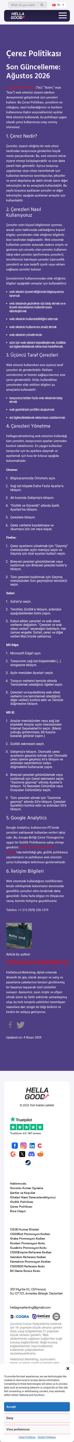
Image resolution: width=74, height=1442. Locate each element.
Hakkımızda (18, 1183)
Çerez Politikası (27, 1437)
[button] (68, 1368)
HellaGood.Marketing (37, 962)
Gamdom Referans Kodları (28, 1257)
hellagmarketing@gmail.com (30, 1307)
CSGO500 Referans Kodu (27, 1266)
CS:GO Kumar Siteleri (24, 1229)
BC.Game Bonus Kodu (25, 1271)
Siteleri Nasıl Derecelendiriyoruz (33, 1197)
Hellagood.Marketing (20, 87)
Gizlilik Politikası (47, 1437)
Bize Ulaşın (17, 1211)
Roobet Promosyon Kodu (27, 1243)
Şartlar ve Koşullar (22, 1193)
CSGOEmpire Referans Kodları (30, 1252)
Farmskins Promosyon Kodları (30, 1261)
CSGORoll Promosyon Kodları (30, 1234)
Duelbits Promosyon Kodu (28, 1248)
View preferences (18, 1429)
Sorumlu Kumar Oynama (26, 1188)
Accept (11, 1407)
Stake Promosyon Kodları (27, 1238)
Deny (9, 1418)
